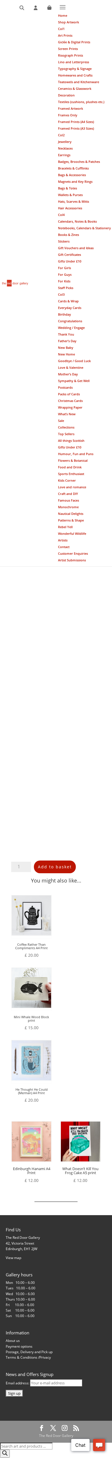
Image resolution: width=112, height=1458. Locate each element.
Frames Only (67, 115)
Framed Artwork (70, 108)
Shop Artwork (68, 22)
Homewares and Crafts (75, 75)
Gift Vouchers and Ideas (76, 248)
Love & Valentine (70, 367)
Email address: (18, 1383)
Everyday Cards (69, 308)
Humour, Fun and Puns (75, 454)
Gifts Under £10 (69, 261)
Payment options (19, 1346)
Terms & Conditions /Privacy (28, 1357)
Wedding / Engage (71, 327)
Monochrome (68, 507)
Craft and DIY (68, 493)
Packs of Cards (69, 394)
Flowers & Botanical (73, 460)
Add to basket (55, 866)
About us (13, 1340)
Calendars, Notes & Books (77, 221)
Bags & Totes (67, 188)
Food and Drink (70, 467)
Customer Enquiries (73, 553)
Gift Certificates (69, 254)
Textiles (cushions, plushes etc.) (81, 102)
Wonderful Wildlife (72, 533)
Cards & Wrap (68, 301)
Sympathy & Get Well (74, 381)
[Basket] (49, 8)
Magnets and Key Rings (75, 181)
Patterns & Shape (71, 520)
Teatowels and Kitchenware (78, 82)
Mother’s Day (68, 374)
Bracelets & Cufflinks (73, 168)
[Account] (35, 8)
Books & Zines (68, 234)
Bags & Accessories (72, 175)
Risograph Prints (70, 55)
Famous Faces (68, 500)
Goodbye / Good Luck (74, 361)
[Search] (22, 8)
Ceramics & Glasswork (74, 88)
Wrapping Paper (70, 407)
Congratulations (70, 321)
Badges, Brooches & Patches (79, 161)
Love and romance (72, 487)
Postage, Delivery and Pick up (29, 1351)
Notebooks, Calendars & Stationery (84, 228)
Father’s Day (67, 341)
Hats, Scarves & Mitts (73, 201)
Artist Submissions (72, 560)
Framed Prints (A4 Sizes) (76, 122)
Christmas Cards (70, 401)
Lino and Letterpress (73, 62)
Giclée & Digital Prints (74, 42)
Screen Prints (68, 48)
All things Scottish (71, 440)
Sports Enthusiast (71, 474)
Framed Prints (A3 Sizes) (76, 128)
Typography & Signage (75, 68)
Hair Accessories (70, 208)
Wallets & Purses (70, 195)
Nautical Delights (70, 513)
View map (13, 1257)
